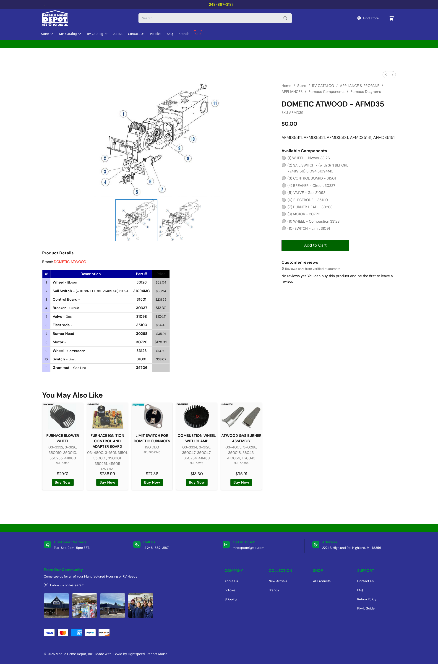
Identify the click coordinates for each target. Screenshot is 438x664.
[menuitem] (386, 74)
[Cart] (391, 18)
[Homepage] (59, 18)
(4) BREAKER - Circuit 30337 (311, 185)
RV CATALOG (323, 85)
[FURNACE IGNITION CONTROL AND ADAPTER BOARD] (107, 416)
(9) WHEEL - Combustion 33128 (313, 221)
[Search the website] (285, 18)
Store (301, 85)
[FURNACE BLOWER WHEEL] (62, 416)
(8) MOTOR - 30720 (303, 214)
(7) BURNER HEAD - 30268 (310, 207)
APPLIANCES (292, 91)
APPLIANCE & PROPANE (359, 85)
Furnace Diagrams (365, 91)
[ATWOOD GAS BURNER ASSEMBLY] (241, 416)
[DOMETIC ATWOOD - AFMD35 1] (180, 220)
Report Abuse (157, 654)
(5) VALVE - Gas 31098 (306, 192)
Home (286, 85)
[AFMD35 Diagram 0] (136, 220)
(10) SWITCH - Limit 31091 (308, 228)
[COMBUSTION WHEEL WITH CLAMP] (196, 416)
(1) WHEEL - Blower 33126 (308, 158)
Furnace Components (326, 91)
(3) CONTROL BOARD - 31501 (311, 178)
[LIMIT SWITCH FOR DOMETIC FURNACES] (152, 416)
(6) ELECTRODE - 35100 (307, 200)
